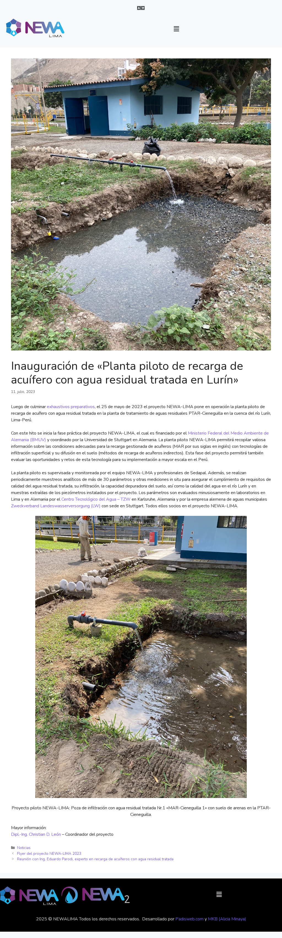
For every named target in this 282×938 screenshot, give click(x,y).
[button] (141, 8)
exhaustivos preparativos (71, 407)
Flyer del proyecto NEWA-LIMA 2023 (49, 853)
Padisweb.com (189, 919)
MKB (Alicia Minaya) (227, 919)
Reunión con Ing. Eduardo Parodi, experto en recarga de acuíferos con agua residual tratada (95, 859)
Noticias (24, 847)
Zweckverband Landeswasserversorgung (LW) (56, 506)
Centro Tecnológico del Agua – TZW (96, 499)
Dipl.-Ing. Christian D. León (36, 834)
